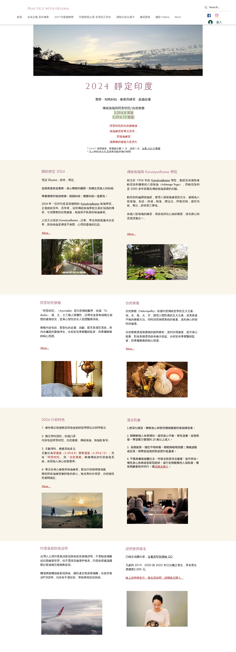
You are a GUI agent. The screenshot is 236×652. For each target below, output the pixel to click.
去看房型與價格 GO (160, 557)
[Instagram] (216, 15)
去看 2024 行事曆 (151, 148)
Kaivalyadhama (90, 204)
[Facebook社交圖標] (209, 15)
